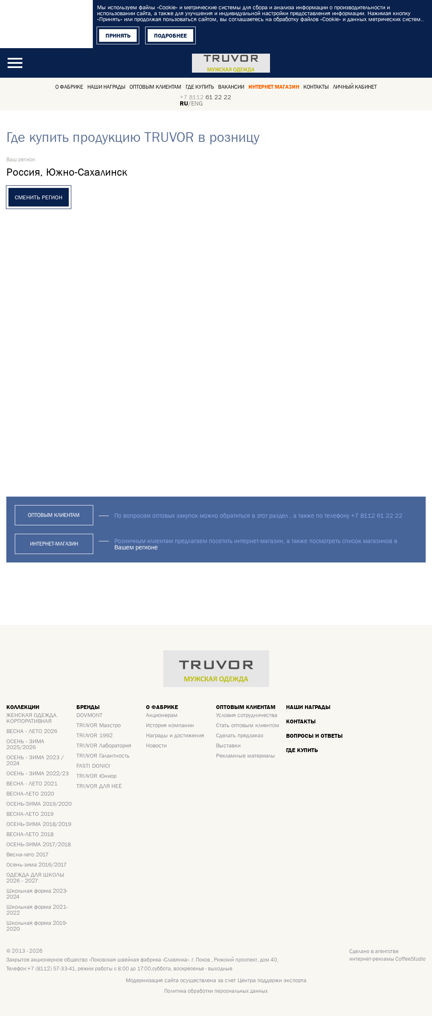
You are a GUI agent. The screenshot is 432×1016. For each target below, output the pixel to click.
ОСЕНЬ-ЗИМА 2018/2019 (38, 823)
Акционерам (162, 715)
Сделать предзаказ (239, 735)
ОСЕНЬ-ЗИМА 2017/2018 (38, 844)
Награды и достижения (175, 735)
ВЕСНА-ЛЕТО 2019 (30, 813)
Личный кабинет (355, 87)
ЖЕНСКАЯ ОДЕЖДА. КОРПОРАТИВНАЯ (32, 718)
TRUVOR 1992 (94, 735)
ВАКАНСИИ (231, 87)
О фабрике (69, 87)
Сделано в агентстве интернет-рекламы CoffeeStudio (387, 955)
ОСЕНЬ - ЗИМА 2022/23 (37, 773)
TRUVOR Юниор (96, 775)
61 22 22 (205, 97)
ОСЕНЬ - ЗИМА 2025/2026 (25, 744)
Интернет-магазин (54, 544)
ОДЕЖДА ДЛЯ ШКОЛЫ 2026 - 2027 (35, 877)
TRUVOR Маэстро (98, 725)
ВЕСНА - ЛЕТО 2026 (31, 731)
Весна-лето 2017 (27, 854)
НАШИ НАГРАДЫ (308, 707)
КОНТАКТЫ (316, 87)
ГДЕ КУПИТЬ (302, 750)
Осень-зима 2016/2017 (36, 864)
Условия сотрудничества (246, 715)
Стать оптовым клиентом (247, 725)
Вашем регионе (136, 547)
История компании (170, 725)
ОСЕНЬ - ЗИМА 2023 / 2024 (35, 760)
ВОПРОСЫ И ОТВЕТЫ (314, 735)
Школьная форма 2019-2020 (37, 925)
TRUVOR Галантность (103, 755)
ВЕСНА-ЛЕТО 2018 (30, 834)
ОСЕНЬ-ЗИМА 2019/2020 (39, 803)
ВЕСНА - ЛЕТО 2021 (31, 783)
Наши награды (106, 87)
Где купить (200, 87)
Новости (156, 745)
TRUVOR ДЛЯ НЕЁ (99, 785)
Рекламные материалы (245, 755)
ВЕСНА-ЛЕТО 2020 (30, 793)
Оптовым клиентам (155, 87)
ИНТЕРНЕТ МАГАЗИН (273, 87)
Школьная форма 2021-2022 (37, 909)
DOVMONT (89, 715)
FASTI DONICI (93, 765)
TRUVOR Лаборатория (103, 745)
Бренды (88, 707)
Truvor (231, 63)
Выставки (228, 745)
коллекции (22, 707)
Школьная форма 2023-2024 (37, 893)
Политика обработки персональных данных (216, 991)
